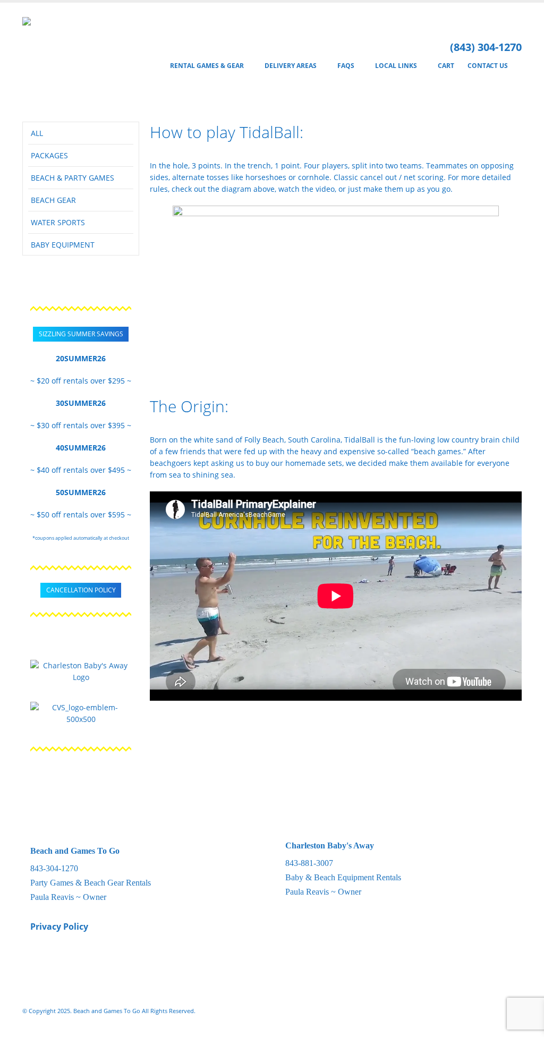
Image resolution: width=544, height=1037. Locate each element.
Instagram (493, 1011)
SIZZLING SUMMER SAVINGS (81, 333)
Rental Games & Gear (207, 65)
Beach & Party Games (72, 178)
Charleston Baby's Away (329, 845)
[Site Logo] (65, 57)
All (37, 133)
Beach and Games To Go (75, 850)
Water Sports (58, 222)
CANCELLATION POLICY (81, 589)
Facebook (473, 1011)
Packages (49, 155)
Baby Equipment (63, 245)
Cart (446, 65)
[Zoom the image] (80, 665)
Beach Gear (53, 200)
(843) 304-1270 (486, 47)
